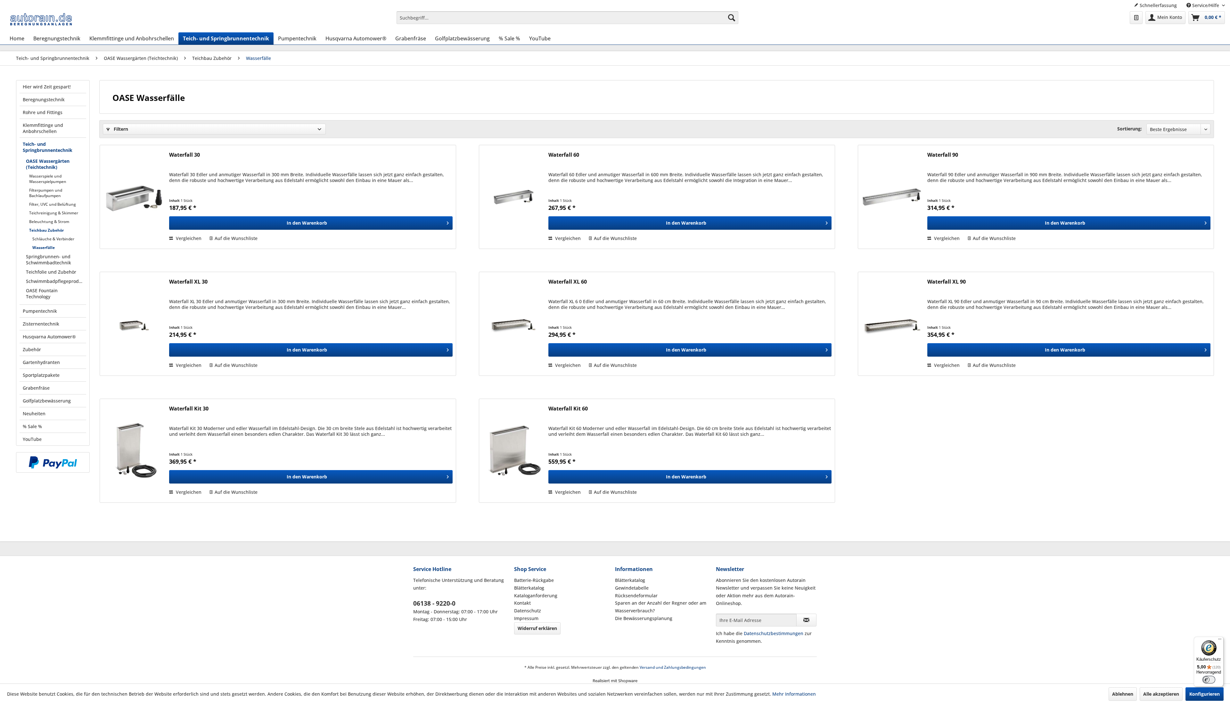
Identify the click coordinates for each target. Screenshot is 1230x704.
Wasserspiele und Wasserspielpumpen (47, 178)
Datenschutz (527, 611)
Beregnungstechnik (44, 99)
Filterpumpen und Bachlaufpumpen (45, 192)
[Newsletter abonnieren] (806, 620)
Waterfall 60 (563, 155)
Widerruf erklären (537, 628)
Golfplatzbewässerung (47, 401)
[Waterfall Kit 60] (513, 450)
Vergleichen (188, 238)
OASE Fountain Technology (42, 293)
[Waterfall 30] (134, 197)
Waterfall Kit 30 (189, 408)
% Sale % (32, 426)
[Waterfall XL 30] (134, 323)
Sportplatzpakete (41, 375)
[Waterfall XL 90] (892, 323)
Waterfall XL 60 (567, 281)
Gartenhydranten (41, 362)
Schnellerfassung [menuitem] (1157, 5)
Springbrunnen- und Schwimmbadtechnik (48, 259)
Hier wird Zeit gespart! (47, 87)
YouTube (32, 439)
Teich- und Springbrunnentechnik (47, 147)
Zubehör (32, 349)
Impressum (526, 618)
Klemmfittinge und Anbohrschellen (43, 128)
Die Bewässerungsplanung (643, 618)
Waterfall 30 (184, 155)
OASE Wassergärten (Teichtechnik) (48, 164)
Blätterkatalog (529, 588)
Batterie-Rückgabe (534, 580)
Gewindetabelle (632, 588)
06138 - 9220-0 (434, 603)
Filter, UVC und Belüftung (52, 204)
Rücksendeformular (636, 595)
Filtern (120, 129)
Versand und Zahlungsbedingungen (673, 667)
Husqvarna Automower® (49, 337)
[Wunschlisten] (1136, 17)
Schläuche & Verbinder (53, 239)
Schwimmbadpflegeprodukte (56, 281)
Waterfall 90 (942, 155)
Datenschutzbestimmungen (773, 633)
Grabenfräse (36, 388)
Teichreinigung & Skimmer (53, 213)
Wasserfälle (43, 247)
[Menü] (1220, 640)
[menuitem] (567, 17)
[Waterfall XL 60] (513, 323)
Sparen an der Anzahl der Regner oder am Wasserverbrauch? (660, 607)
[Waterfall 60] (513, 197)
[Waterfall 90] (892, 197)
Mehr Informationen (794, 694)
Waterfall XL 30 (188, 281)
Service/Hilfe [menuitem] (1205, 5)
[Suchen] (731, 17)
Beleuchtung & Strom (49, 221)
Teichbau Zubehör (46, 230)
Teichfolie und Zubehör (51, 272)
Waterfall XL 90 (946, 281)
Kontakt (522, 603)
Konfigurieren (1204, 694)
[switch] (1208, 679)
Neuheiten (34, 413)
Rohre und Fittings (42, 112)
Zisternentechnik (41, 324)
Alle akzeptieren (1161, 694)
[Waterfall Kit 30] (134, 450)
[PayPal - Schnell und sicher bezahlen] (53, 462)
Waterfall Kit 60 (568, 408)
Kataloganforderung (535, 595)
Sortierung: (1129, 129)
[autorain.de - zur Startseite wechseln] (41, 19)
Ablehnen (1122, 694)
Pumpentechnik (40, 311)
